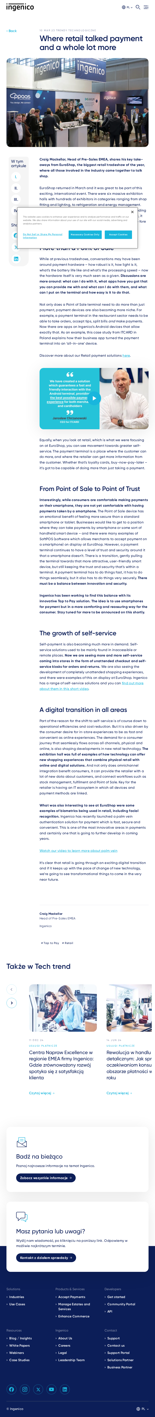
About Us (65, 1338)
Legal (62, 1353)
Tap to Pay (51, 943)
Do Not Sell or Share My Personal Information (42, 236)
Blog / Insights (20, 1338)
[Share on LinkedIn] (16, 259)
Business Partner (119, 1367)
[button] (127, 7)
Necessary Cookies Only (85, 234)
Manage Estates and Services (74, 1306)
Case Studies (19, 1360)
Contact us (116, 1345)
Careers (64, 1345)
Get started (116, 1297)
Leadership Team (71, 1360)
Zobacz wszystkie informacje (44, 1178)
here (126, 355)
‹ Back (11, 31)
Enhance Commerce (73, 1316)
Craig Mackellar (51, 914)
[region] (77, 228)
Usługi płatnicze (43, 1045)
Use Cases (17, 1304)
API (109, 1311)
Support (113, 1338)
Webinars (16, 1353)
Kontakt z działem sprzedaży (44, 1258)
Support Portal (118, 1353)
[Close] (132, 211)
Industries (16, 1297)
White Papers (19, 1345)
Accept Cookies (118, 234)
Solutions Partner (120, 1360)
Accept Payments (71, 1297)
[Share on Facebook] (16, 235)
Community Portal (121, 1304)
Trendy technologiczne (76, 30)
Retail (69, 943)
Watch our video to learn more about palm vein (78, 851)
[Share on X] (16, 247)
